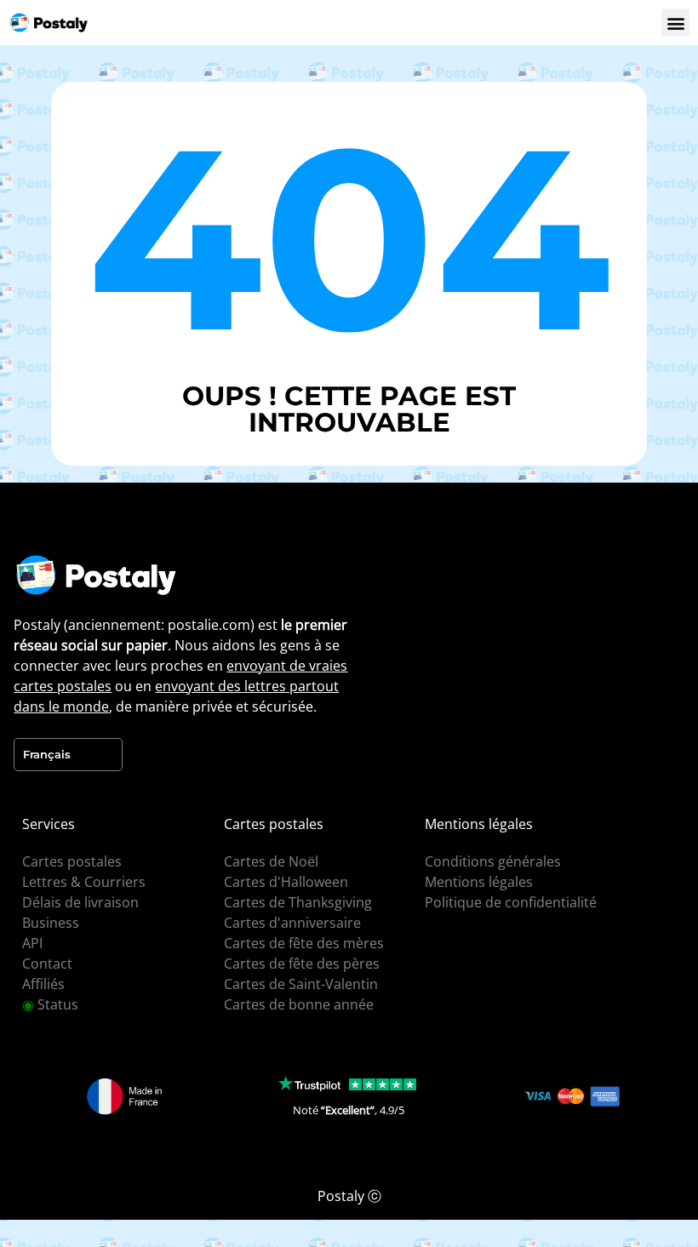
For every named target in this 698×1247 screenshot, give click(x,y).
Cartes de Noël (271, 861)
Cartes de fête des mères (304, 943)
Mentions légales (479, 881)
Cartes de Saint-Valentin (301, 984)
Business (50, 922)
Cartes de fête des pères (302, 963)
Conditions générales (493, 861)
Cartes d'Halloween (286, 881)
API (32, 943)
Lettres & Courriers (84, 881)
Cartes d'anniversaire (292, 922)
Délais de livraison (80, 902)
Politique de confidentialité (511, 902)
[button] (675, 23)
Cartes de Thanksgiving (298, 902)
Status (50, 1004)
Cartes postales (72, 861)
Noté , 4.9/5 (348, 1110)
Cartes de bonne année (299, 1004)
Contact (47, 963)
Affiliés (43, 984)
